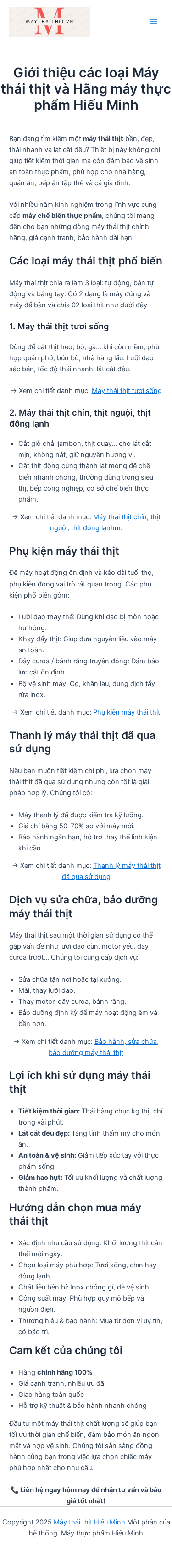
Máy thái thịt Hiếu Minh (89, 1522)
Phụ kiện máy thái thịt (126, 712)
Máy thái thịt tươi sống (127, 391)
